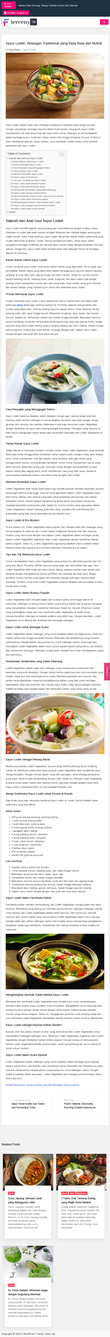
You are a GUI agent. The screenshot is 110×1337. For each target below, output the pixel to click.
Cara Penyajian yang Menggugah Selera (32, 168)
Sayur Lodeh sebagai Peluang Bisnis (30, 193)
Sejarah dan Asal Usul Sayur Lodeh (26, 158)
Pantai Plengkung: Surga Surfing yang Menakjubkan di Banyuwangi (42, 1084)
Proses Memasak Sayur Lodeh (27, 164)
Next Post (69, 1100)
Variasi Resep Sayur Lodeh (26, 171)
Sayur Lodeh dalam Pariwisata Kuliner (31, 199)
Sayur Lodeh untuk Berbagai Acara (29, 186)
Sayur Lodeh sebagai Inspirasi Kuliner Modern (34, 205)
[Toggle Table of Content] (60, 154)
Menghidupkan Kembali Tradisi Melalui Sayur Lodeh (37, 202)
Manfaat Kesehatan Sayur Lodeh (28, 174)
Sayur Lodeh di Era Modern (26, 177)
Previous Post (22, 1100)
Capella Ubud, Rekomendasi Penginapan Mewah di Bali (49, 5)
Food (11, 1193)
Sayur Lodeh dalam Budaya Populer (30, 183)
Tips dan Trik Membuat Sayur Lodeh (29, 180)
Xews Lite (50, 1333)
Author (12, 212)
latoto (20, 305)
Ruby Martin (14, 49)
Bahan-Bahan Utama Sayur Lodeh (28, 161)
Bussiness (81, 1193)
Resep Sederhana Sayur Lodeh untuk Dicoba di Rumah (38, 196)
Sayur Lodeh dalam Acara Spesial (29, 208)
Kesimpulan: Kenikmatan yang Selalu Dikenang (35, 190)
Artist (72, 1193)
